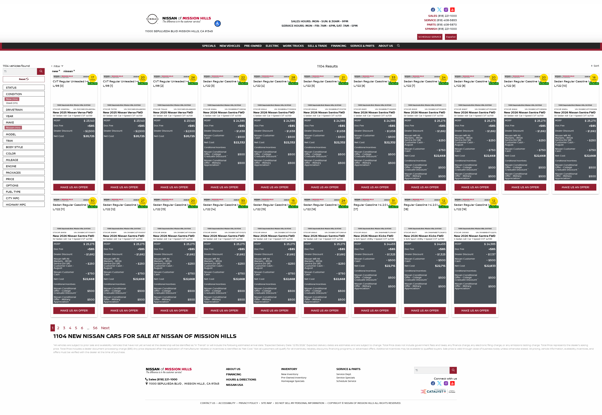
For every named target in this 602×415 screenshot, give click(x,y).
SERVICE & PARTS (348, 369)
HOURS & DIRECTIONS (241, 379)
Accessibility (227, 403)
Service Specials (345, 377)
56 (95, 327)
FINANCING (233, 374)
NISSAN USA (234, 384)
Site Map (266, 403)
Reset (22, 79)
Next (105, 327)
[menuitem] (25, 99)
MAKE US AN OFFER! (74, 187)
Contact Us (208, 403)
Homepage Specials (292, 381)
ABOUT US (233, 369)
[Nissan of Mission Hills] (178, 20)
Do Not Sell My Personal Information (300, 403)
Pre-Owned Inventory (293, 377)
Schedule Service (429, 36)
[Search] (41, 71)
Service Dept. (343, 374)
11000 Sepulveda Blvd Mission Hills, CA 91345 (179, 31)
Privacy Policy (249, 403)
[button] (217, 23)
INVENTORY (289, 369)
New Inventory (289, 374)
